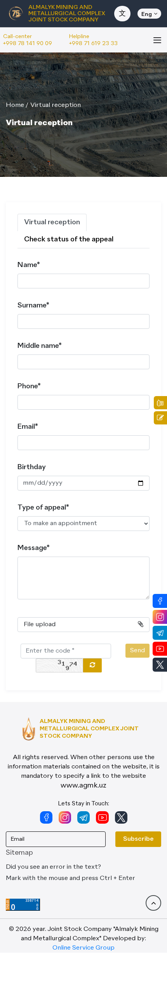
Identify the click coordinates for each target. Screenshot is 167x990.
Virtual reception (55, 105)
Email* (27, 426)
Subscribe (138, 839)
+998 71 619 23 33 (93, 43)
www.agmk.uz (83, 785)
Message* (33, 548)
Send (137, 651)
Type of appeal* (43, 507)
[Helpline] (160, 402)
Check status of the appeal (68, 239)
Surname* (33, 305)
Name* (28, 265)
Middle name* (39, 345)
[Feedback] (160, 417)
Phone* (29, 386)
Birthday (31, 467)
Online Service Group (83, 948)
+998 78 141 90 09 (27, 43)
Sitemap (19, 852)
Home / (17, 105)
